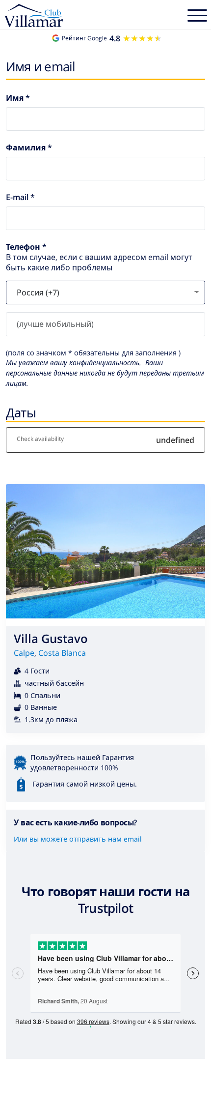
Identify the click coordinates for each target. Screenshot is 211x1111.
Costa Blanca (62, 652)
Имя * (18, 98)
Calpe (24, 652)
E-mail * (20, 197)
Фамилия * (29, 148)
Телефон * (26, 247)
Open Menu (197, 16)
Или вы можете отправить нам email (78, 839)
